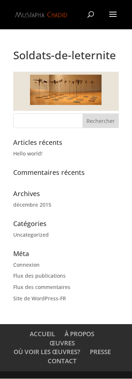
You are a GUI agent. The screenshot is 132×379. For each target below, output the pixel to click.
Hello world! (28, 153)
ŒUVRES (62, 343)
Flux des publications (39, 275)
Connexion (26, 264)
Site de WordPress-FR (39, 298)
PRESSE (100, 352)
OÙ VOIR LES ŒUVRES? (47, 352)
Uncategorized (31, 234)
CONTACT (62, 361)
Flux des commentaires (41, 287)
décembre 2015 (32, 204)
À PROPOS (79, 334)
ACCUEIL (42, 334)
